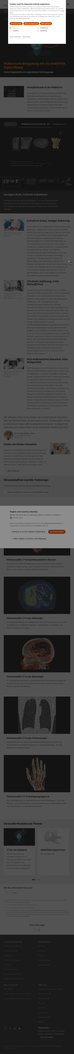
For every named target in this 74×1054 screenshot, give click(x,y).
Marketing (43, 31)
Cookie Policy (22, 18)
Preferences (44, 28)
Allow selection (46, 23)
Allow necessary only (31, 23)
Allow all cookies (16, 23)
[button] (70, 263)
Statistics (15, 31)
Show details (26, 36)
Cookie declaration (15, 36)
